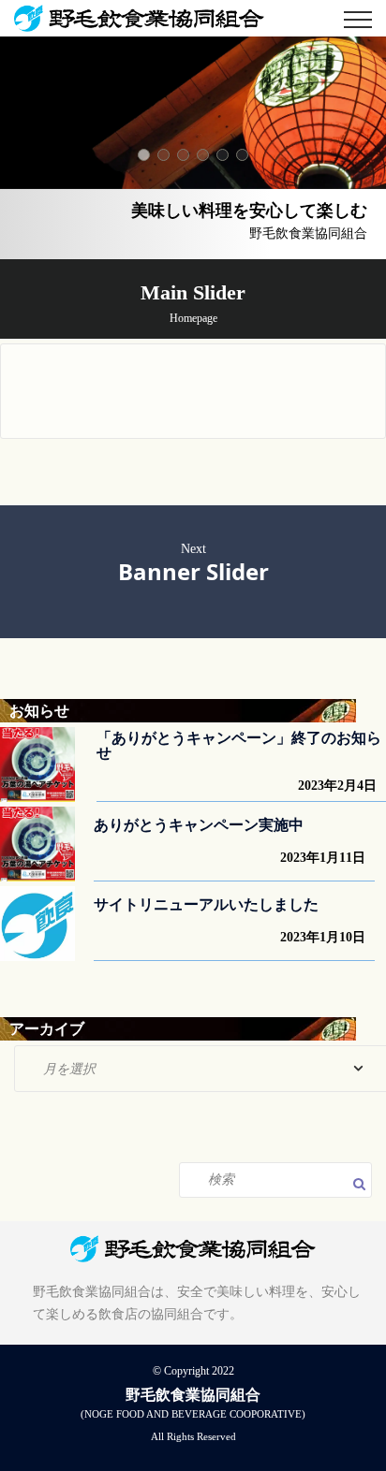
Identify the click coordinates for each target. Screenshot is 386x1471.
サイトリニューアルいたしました (206, 904)
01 (144, 155)
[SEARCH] (362, 1185)
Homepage (193, 318)
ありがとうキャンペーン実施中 (199, 825)
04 (203, 155)
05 (222, 155)
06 (242, 155)
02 (163, 155)
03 (183, 155)
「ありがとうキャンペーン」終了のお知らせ (238, 745)
